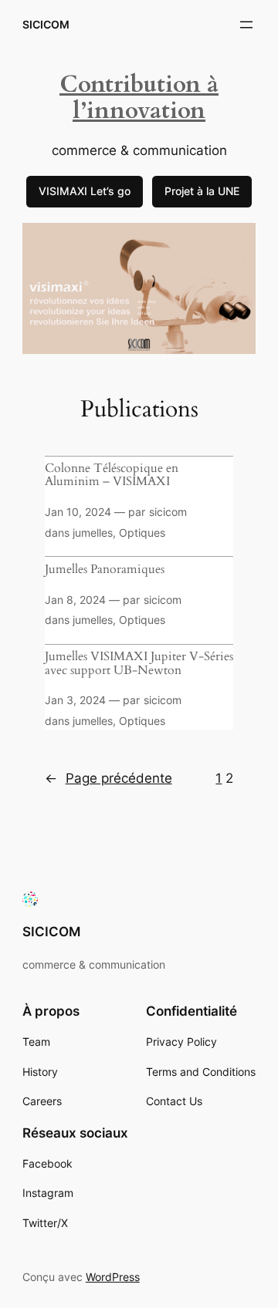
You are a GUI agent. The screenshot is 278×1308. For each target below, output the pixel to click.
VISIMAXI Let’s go (85, 190)
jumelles (93, 532)
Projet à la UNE (201, 190)
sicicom (168, 511)
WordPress (113, 1276)
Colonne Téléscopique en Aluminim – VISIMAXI (111, 475)
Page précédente (108, 778)
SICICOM (46, 24)
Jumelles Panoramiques (104, 570)
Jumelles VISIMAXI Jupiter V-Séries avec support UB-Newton (139, 663)
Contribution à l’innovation (139, 98)
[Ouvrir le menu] (246, 24)
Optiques (142, 532)
